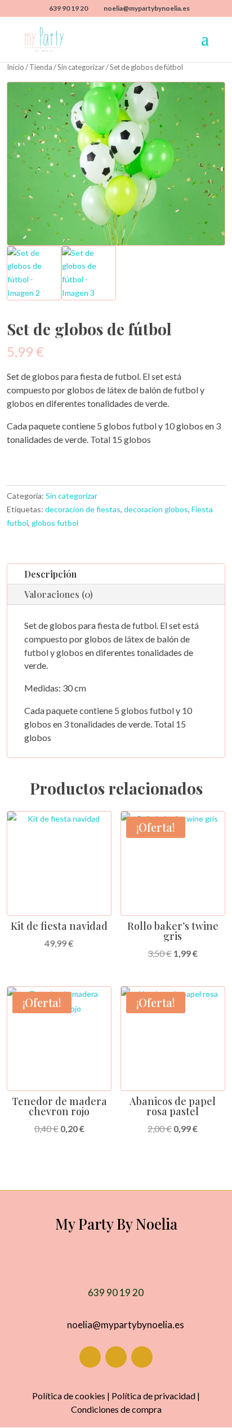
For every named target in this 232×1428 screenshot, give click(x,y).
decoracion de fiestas (83, 509)
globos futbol (55, 522)
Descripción (50, 574)
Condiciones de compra (116, 1409)
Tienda (40, 67)
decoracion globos (156, 509)
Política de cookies (68, 1395)
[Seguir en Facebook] (90, 1357)
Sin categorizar (81, 67)
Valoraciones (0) (58, 594)
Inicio (15, 67)
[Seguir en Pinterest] (142, 1357)
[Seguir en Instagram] (116, 1357)
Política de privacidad (153, 1395)
